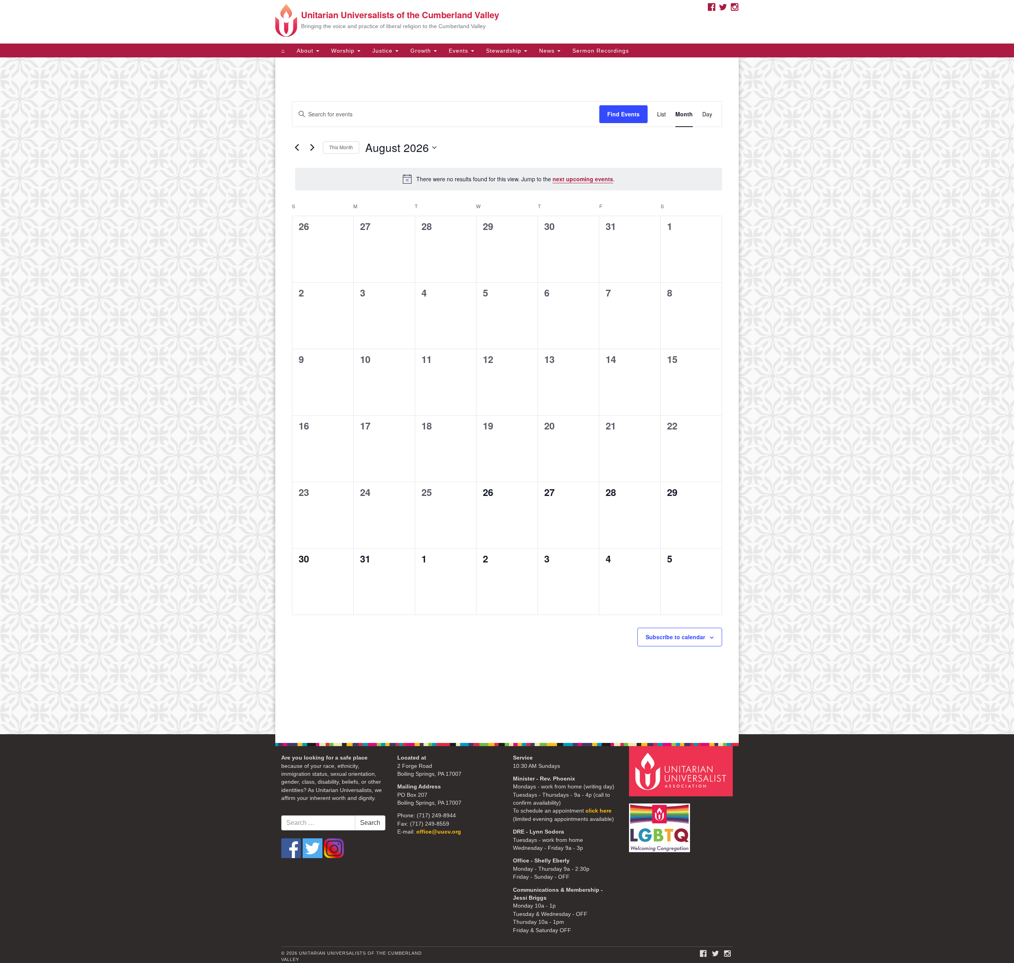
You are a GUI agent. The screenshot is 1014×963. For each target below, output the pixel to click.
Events (459, 50)
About (306, 50)
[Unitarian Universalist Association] (682, 771)
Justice (383, 50)
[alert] (508, 179)
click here (598, 811)
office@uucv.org (438, 832)
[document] (507, 395)
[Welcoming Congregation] (660, 824)
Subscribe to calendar (675, 637)
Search (370, 822)
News (548, 50)
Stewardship (504, 50)
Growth (421, 50)
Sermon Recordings (600, 50)
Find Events (623, 114)
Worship (343, 50)
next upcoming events (583, 179)
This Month (341, 147)
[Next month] (312, 147)
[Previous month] (296, 147)
